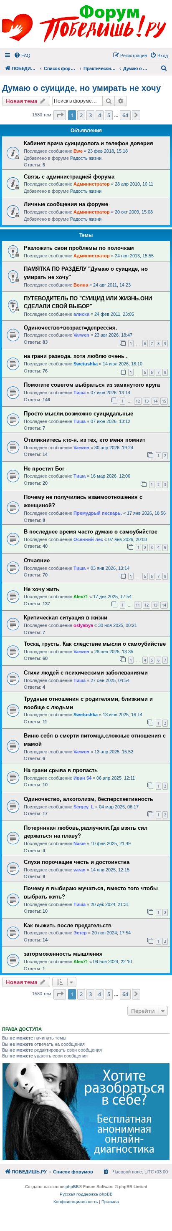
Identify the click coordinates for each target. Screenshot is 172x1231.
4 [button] (99, 115)
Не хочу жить (41, 589)
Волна (80, 284)
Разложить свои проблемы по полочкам (79, 248)
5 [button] (108, 115)
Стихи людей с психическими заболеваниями (86, 673)
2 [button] (81, 115)
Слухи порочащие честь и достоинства (76, 862)
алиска (81, 314)
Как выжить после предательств (67, 925)
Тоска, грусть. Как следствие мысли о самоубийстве (95, 644)
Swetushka (85, 363)
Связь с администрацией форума (69, 177)
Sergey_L (83, 806)
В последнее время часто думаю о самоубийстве (90, 532)
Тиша (79, 392)
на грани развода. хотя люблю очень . (76, 356)
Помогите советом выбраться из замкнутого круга (92, 385)
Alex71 (80, 596)
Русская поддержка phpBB (86, 1194)
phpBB (72, 1186)
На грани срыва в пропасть (61, 770)
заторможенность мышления (63, 954)
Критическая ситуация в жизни (65, 617)
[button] (59, 115)
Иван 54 (82, 777)
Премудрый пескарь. (97, 513)
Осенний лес (88, 539)
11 (138, 605)
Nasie (79, 843)
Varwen (81, 334)
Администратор (91, 183)
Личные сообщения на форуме (66, 204)
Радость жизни (85, 158)
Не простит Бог (44, 469)
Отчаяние (37, 560)
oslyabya (83, 625)
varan (79, 869)
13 (146, 401)
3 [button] (90, 115)
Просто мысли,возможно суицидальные (78, 413)
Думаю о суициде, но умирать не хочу (81, 88)
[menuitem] (22, 55)
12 (138, 401)
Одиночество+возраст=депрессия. (70, 328)
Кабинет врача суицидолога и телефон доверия (88, 143)
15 (164, 401)
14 (155, 401)
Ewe (78, 151)
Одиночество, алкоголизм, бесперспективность (88, 799)
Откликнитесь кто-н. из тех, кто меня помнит (84, 440)
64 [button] (125, 115)
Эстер (80, 932)
